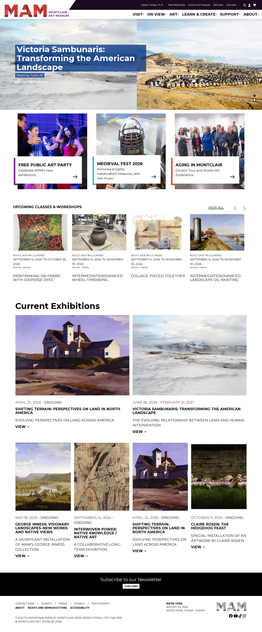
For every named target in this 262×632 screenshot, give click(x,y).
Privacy (79, 603)
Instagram (245, 616)
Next (244, 208)
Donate (231, 4)
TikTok (240, 616)
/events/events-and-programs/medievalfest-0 (135, 152)
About (250, 14)
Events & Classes (199, 4)
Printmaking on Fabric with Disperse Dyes (37, 278)
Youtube (235, 616)
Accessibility (79, 607)
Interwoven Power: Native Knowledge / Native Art (95, 533)
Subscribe (131, 586)
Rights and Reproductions (47, 607)
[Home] (43, 8)
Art (174, 14)
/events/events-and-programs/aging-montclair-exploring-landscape (214, 152)
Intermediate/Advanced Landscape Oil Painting (215, 278)
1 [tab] (254, 96)
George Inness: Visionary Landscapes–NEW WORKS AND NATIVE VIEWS (42, 528)
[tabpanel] (131, 64)
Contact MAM (24, 603)
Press (63, 603)
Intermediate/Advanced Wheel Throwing (97, 278)
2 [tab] (254, 100)
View (20, 427)
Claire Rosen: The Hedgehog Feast (210, 526)
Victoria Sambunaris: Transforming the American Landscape (187, 411)
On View (156, 14)
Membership (176, 4)
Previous (235, 208)
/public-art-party (56, 152)
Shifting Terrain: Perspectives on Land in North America (67, 411)
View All (216, 207)
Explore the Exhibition (31, 77)
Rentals (218, 4)
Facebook (231, 616)
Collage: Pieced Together (158, 276)
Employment (101, 603)
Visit (138, 14)
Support (229, 14)
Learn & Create (198, 14)
